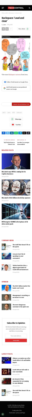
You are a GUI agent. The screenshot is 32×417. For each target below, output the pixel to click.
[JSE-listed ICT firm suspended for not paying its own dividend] (6, 381)
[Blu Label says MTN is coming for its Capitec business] (16, 161)
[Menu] (3, 8)
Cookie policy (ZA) (17, 410)
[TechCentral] (16, 8)
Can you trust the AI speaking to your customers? (19, 256)
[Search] (29, 8)
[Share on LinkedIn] (7, 29)
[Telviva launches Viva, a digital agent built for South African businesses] (6, 267)
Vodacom (19, 112)
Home (3, 13)
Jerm (6, 13)
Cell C (4, 112)
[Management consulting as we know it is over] (6, 297)
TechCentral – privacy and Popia (17, 413)
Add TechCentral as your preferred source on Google (16, 88)
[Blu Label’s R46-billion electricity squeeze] (16, 187)
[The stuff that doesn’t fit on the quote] (6, 247)
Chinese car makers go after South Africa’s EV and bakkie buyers (21, 360)
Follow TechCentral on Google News (17, 82)
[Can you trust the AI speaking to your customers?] (6, 256)
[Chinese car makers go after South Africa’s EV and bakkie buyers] (6, 360)
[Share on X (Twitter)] (3, 29)
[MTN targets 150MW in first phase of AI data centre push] (16, 211)
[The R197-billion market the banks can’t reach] (6, 288)
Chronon (22, 407)
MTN (13, 112)
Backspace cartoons (15, 74)
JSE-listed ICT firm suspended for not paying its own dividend (21, 381)
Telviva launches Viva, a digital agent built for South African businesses (20, 268)
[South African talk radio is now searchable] (6, 372)
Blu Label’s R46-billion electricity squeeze (16, 198)
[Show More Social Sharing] (10, 29)
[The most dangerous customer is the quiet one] (6, 307)
